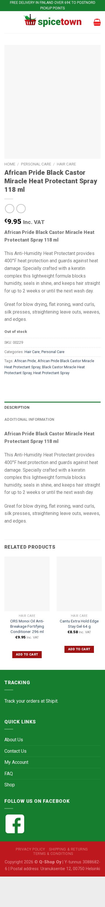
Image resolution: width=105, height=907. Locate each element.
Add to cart (27, 654)
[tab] (52, 407)
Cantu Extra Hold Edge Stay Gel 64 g (79, 624)
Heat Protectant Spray (51, 373)
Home (9, 164)
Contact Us (15, 751)
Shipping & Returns (68, 849)
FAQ (8, 773)
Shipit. (52, 701)
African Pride (25, 361)
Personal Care (36, 164)
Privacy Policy (30, 849)
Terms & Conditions (53, 854)
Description (16, 407)
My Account (16, 762)
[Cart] (97, 22)
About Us (13, 739)
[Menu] (7, 22)
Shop (9, 785)
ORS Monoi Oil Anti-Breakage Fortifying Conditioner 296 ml (27, 626)
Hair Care (66, 164)
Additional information (29, 419)
